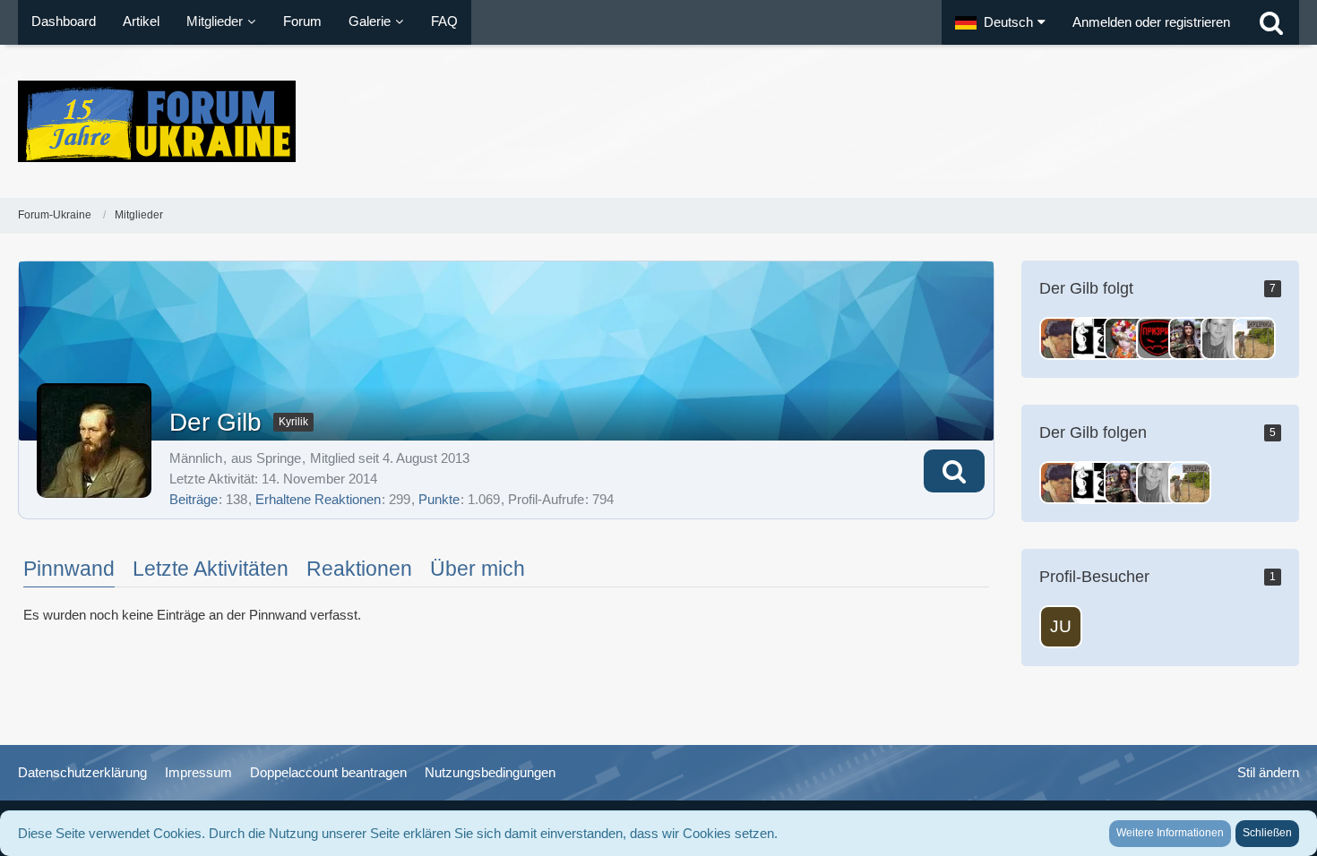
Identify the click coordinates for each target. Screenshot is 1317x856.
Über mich (477, 568)
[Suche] (1271, 22)
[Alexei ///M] (1189, 338)
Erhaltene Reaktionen (318, 499)
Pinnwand (69, 568)
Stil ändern (1268, 772)
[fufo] (1060, 338)
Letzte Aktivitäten (210, 568)
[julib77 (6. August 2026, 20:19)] (1060, 626)
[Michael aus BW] (1157, 338)
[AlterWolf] (1093, 338)
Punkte (439, 499)
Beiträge (193, 499)
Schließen (1267, 832)
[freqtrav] (1125, 338)
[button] (1000, 22)
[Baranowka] (1254, 338)
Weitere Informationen (1170, 832)
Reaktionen (359, 568)
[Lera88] (1222, 338)
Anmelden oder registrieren (1151, 22)
